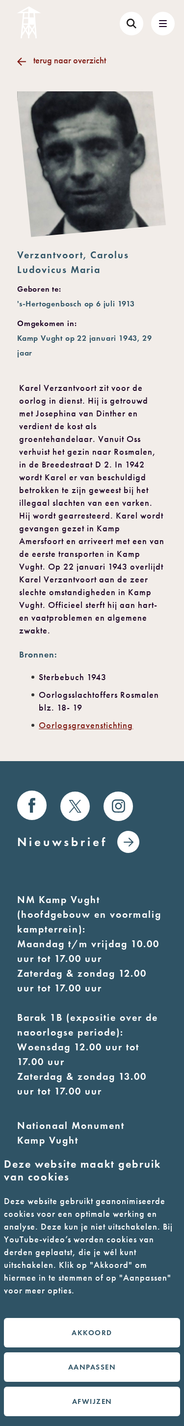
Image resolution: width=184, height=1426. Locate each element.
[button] (163, 23)
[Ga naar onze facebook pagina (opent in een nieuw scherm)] (32, 805)
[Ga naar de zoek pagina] (131, 23)
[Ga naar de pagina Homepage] (29, 22)
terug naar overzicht (69, 60)
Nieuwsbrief (62, 842)
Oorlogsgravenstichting (86, 725)
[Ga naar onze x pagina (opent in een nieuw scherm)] (75, 806)
